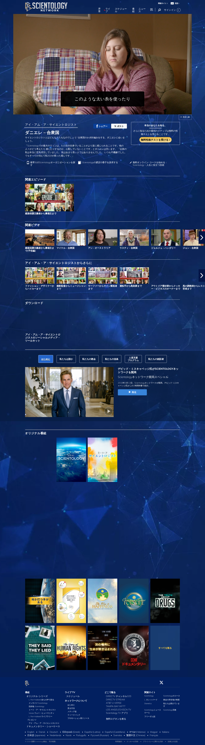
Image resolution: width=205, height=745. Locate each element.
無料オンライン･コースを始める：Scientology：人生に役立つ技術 (150, 163)
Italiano (165, 732)
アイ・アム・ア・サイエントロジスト (51, 124)
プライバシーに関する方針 (153, 741)
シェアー (103, 126)
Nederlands (55, 735)
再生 (134, 392)
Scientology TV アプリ (117, 713)
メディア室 (72, 712)
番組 (133, 10)
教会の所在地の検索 (171, 700)
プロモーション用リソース (78, 718)
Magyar (154, 732)
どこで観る (110, 692)
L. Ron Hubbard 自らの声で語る (41, 700)
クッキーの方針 (132, 741)
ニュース (142, 10)
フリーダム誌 (149, 716)
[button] (3, 237)
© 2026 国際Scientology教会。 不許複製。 (41, 741)
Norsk (69, 735)
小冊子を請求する (100, 162)
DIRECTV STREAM (115, 699)
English (30, 732)
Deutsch (54, 732)
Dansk (42, 732)
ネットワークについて (76, 700)
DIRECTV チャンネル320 (118, 696)
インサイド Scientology (38, 703)
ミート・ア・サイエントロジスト (42, 710)
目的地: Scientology (36, 706)
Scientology (149, 696)
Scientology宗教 (169, 710)
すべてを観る (165, 647)
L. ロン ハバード (150, 700)
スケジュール (121, 10)
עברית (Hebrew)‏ (138, 732)
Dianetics (148, 703)
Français (154, 735)
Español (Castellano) (115, 732)
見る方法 (71, 708)
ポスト (120, 126)
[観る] (40, 507)
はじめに (71, 705)
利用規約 (118, 741)
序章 (99, 10)
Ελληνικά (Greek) (71, 732)
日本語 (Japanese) (36, 735)
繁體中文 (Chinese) (135, 735)
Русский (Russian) (100, 735)
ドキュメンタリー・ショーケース (43, 726)
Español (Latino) (92, 732)
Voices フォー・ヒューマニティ (41, 713)
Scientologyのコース (171, 696)
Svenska (117, 735)
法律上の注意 (173, 741)
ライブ (107, 10)
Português (81, 735)
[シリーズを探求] (40, 460)
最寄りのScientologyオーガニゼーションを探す (52, 163)
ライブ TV (70, 692)
